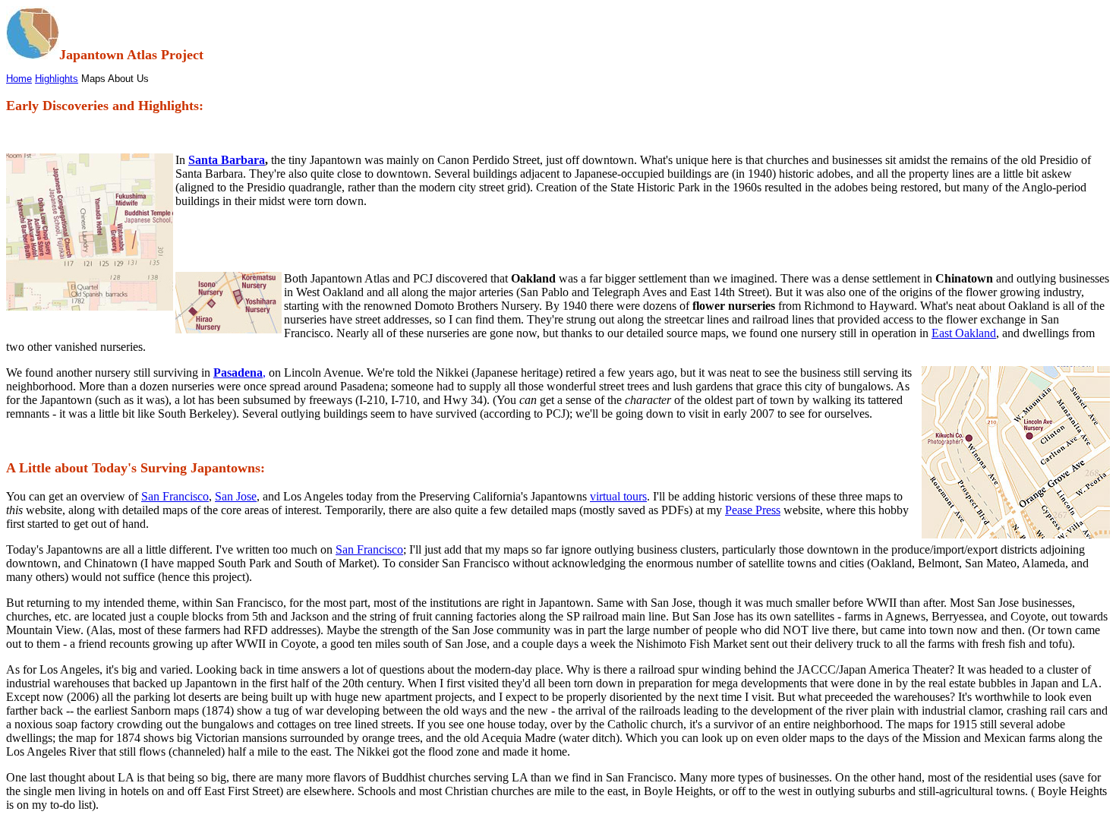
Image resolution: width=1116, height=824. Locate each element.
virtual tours (618, 496)
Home (19, 78)
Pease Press (752, 510)
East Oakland (964, 333)
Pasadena (238, 372)
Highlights (56, 78)
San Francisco (175, 496)
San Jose (236, 496)
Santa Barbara (226, 159)
